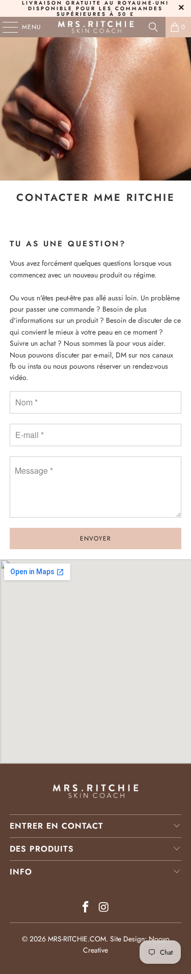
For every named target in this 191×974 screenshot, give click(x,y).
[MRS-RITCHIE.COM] (96, 27)
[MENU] (5, 27)
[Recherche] (153, 27)
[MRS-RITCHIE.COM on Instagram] (104, 908)
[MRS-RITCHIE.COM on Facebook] (86, 908)
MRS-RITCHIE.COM (77, 939)
